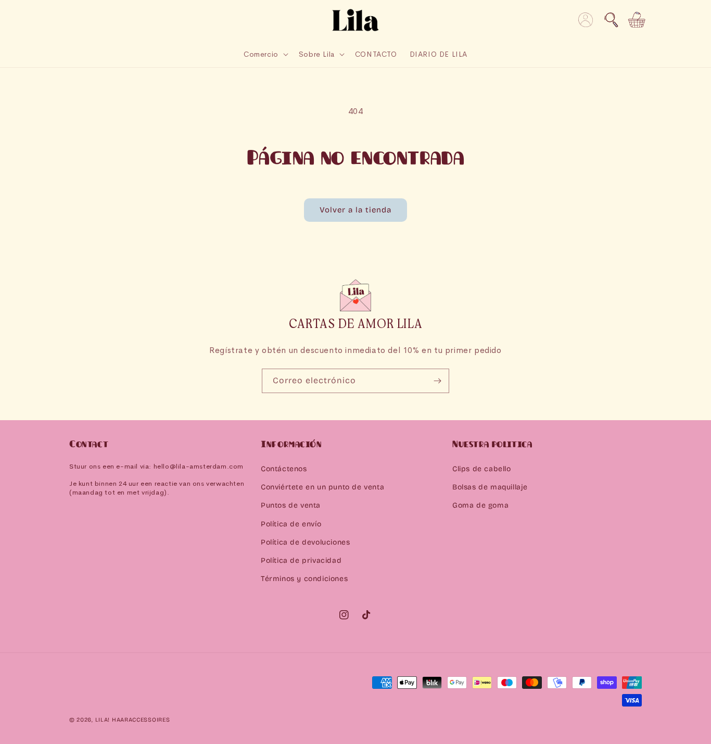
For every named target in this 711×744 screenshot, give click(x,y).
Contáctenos (284, 468)
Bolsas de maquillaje (490, 487)
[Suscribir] (437, 381)
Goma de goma (480, 505)
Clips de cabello (481, 468)
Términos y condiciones (304, 578)
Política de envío (291, 524)
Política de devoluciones (305, 542)
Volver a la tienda (355, 210)
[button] (611, 19)
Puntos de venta (291, 505)
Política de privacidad (301, 560)
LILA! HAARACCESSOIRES (132, 719)
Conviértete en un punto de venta (322, 487)
